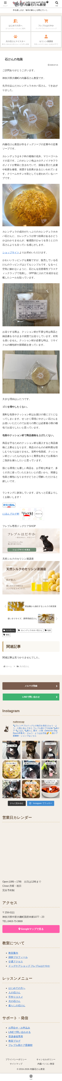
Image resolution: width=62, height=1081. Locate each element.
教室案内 (13, 953)
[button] (55, 642)
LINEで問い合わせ (31, 697)
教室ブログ (14, 1041)
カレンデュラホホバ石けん (31, 630)
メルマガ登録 (31, 686)
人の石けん (14, 992)
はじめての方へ (16, 988)
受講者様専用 (15, 1036)
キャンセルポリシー (45, 1059)
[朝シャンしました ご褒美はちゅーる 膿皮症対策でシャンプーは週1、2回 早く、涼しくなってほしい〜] (11, 750)
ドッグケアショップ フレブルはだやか (29, 966)
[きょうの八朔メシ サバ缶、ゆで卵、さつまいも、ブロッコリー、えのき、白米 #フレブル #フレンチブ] (11, 769)
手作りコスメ (15, 997)
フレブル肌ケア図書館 (20, 1045)
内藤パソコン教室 (45, 1064)
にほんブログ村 (10, 514)
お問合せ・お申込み (19, 1027)
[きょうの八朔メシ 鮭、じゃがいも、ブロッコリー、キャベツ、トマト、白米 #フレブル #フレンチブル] (31, 789)
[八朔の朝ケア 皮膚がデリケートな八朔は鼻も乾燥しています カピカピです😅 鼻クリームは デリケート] (31, 769)
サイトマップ (16, 1064)
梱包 (7, 635)
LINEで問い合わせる (19, 1032)
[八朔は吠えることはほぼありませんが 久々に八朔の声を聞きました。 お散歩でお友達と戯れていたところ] (31, 750)
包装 (49, 630)
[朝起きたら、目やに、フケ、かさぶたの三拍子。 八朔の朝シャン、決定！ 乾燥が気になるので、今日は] (11, 789)
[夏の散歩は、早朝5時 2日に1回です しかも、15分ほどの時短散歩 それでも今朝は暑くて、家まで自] (51, 769)
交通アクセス (15, 961)
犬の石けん (10, 630)
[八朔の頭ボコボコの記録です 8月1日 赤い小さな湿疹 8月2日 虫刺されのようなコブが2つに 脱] (51, 750)
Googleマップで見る (32, 929)
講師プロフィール (18, 957)
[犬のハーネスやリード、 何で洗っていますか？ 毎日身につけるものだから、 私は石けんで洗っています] (51, 789)
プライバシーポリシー (16, 1059)
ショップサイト (10, 252)
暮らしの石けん (16, 1005)
